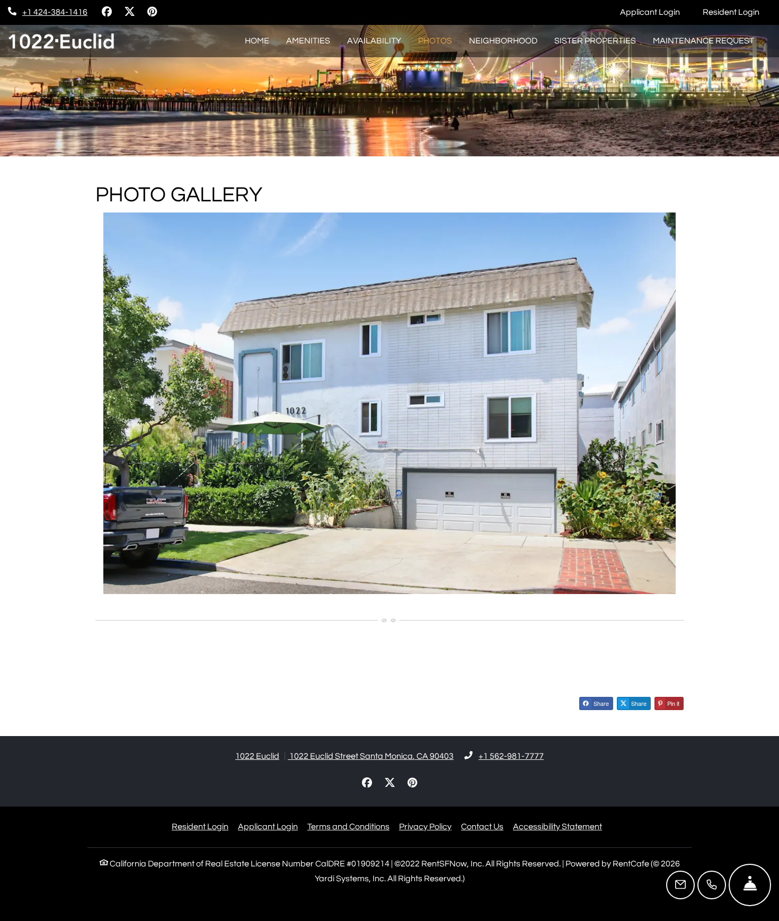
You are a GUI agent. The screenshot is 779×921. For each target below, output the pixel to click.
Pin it (672, 703)
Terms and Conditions (348, 826)
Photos (435, 41)
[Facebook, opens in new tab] (106, 12)
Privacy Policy (425, 826)
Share (600, 703)
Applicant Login (656, 11)
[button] (389, 403)
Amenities (308, 41)
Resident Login (737, 11)
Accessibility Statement (557, 826)
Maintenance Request (708, 40)
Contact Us (482, 826)
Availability (374, 41)
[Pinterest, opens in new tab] (152, 12)
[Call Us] (711, 885)
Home (257, 41)
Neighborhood (503, 41)
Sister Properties (595, 41)
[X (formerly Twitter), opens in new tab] (129, 12)
